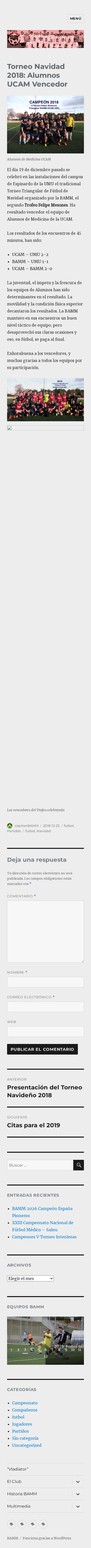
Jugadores (22, 1424)
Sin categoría (25, 1438)
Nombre (17, 972)
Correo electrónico (31, 997)
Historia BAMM (22, 1493)
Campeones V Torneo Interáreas (44, 1236)
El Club (14, 1481)
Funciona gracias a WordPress (47, 1538)
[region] (45, 1341)
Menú (75, 18)
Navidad (44, 831)
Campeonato (25, 1402)
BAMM (12, 1538)
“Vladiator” (17, 1469)
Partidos (14, 831)
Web (11, 1022)
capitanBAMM (26, 826)
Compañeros (24, 1409)
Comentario (21, 896)
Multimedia (18, 1506)
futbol (69, 826)
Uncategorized (26, 1445)
